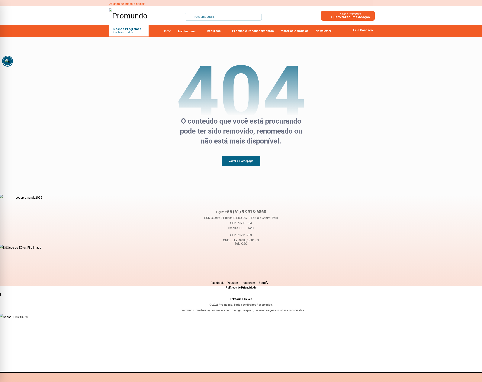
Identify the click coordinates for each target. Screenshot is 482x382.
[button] (340, 4)
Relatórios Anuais (241, 299)
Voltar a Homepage (241, 161)
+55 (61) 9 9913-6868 (245, 211)
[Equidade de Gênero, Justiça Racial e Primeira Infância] (132, 16)
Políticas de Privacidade (241, 287)
